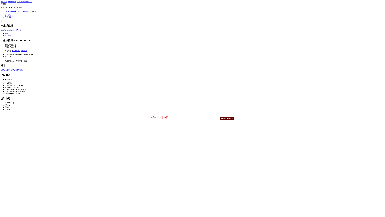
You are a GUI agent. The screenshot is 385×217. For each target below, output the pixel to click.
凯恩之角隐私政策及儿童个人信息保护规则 (204, 116)
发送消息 (8, 17)
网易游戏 (219, 116)
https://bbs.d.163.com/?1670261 (11, 30)
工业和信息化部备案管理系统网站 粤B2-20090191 (178, 122)
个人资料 (8, 35)
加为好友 (8, 15)
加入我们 (231, 116)
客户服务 (189, 116)
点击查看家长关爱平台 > (227, 118)
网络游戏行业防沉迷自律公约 (207, 118)
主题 (6, 33)
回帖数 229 (16, 51)
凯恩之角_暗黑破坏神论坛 (10, 11)
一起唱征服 (25, 11)
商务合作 (225, 116)
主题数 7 (24, 51)
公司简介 (183, 116)
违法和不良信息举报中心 (157, 122)
